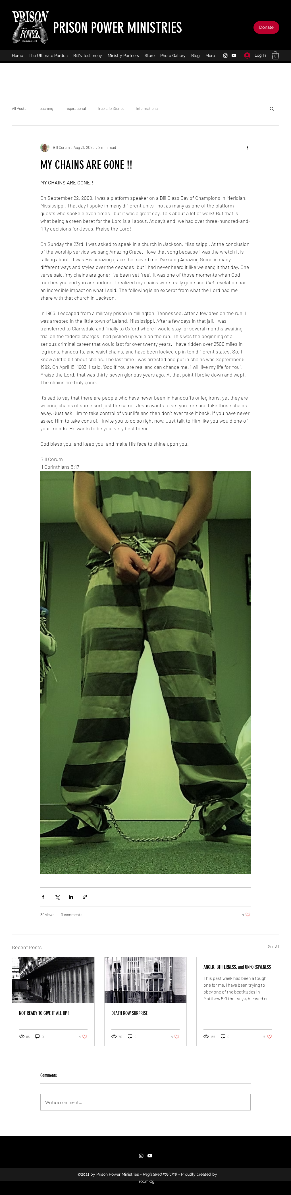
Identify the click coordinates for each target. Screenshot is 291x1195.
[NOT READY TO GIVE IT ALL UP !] (53, 980)
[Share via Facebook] (43, 897)
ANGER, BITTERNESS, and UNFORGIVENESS (237, 967)
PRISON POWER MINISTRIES (117, 27)
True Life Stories (110, 108)
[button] (275, 55)
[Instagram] (225, 55)
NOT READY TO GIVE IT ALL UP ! (44, 1013)
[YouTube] (234, 55)
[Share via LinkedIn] (71, 897)
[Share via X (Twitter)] (57, 897)
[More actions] (247, 147)
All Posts (19, 108)
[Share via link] (85, 897)
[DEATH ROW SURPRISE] (146, 980)
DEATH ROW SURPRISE (129, 1013)
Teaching (45, 108)
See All (273, 946)
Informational (147, 108)
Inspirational (75, 108)
